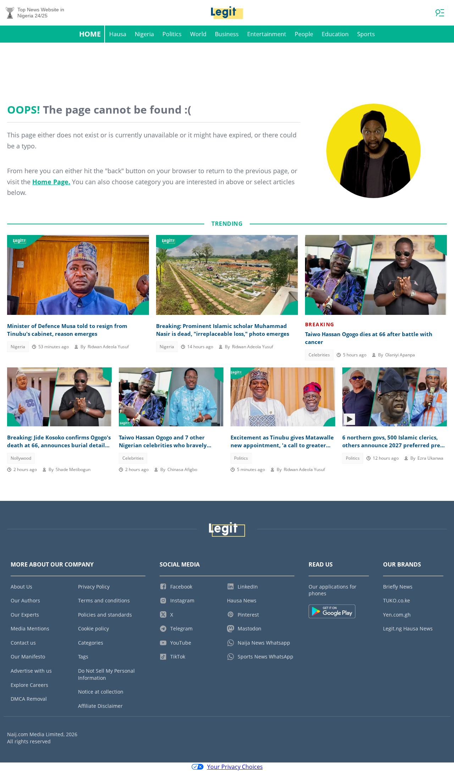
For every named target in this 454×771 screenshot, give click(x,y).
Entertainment (266, 34)
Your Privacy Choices (235, 767)
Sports (366, 34)
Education (335, 34)
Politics (172, 34)
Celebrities (319, 355)
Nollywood (21, 458)
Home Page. (51, 181)
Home (90, 34)
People (304, 34)
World (198, 34)
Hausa (117, 34)
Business (227, 34)
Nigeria (144, 34)
